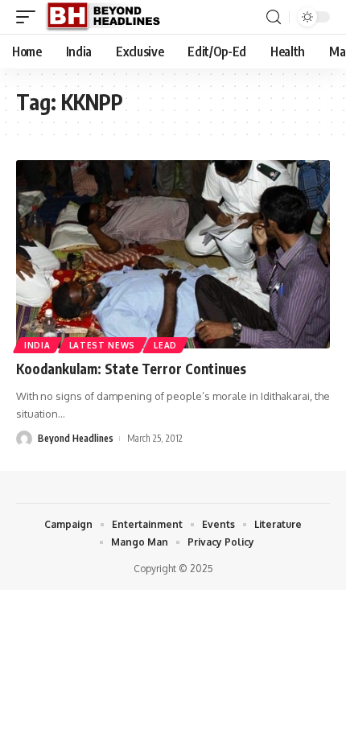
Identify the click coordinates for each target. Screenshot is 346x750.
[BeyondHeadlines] (109, 17)
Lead (165, 345)
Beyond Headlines (75, 438)
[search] (273, 17)
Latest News (102, 345)
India (37, 345)
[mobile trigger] (29, 17)
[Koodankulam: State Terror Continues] (173, 254)
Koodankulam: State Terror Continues (131, 368)
